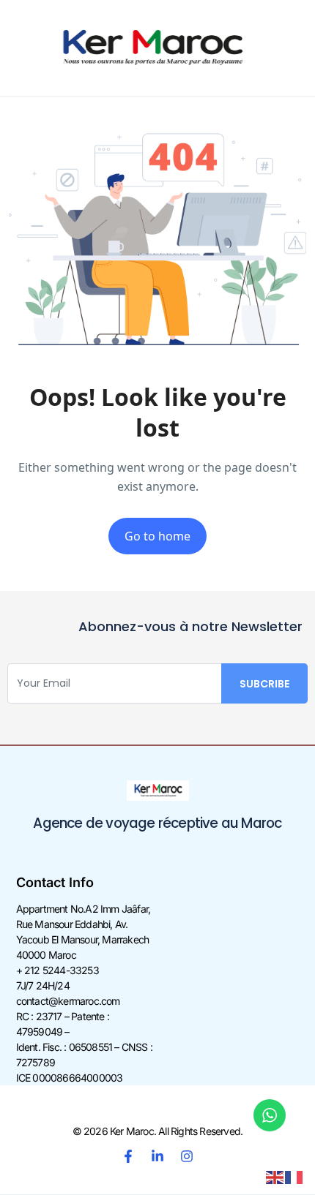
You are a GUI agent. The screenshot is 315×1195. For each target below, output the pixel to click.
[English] (275, 1176)
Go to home (157, 536)
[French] (294, 1176)
